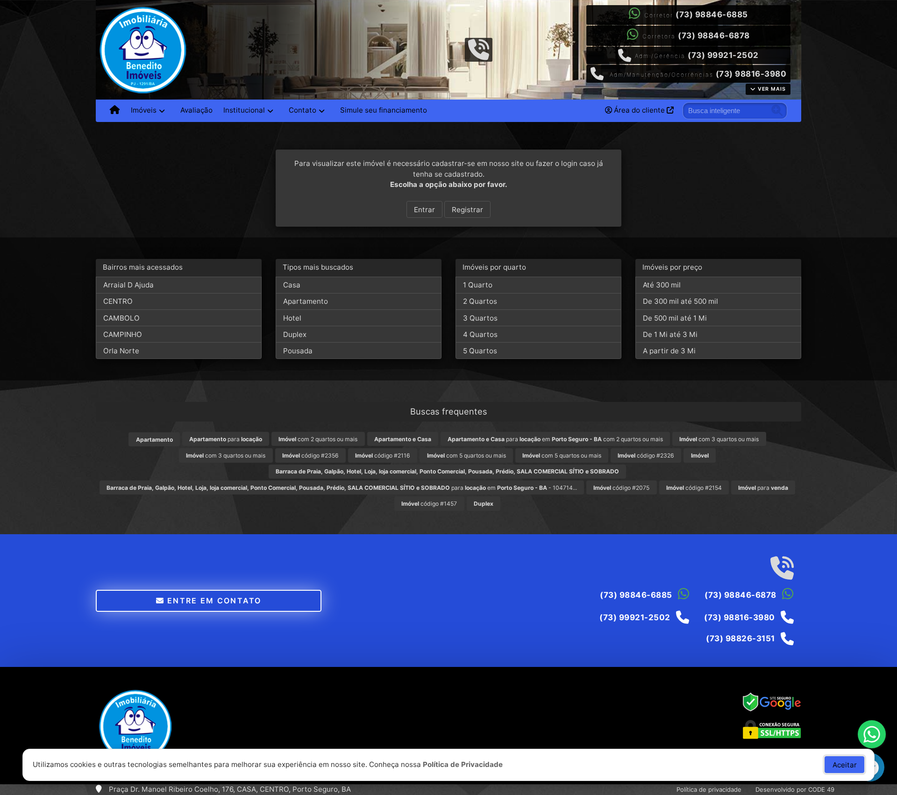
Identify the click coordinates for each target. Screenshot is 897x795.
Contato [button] (302, 110)
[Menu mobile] (115, 110)
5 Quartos (480, 350)
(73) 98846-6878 (714, 35)
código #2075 (621, 487)
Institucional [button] (244, 110)
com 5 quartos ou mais (466, 455)
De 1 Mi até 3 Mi (670, 334)
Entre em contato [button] (213, 600)
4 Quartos (480, 334)
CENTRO (118, 301)
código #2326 (646, 455)
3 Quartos (480, 318)
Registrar (467, 209)
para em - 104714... (342, 487)
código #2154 (694, 487)
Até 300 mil (662, 284)
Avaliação (196, 110)
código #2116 (382, 455)
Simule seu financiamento (383, 110)
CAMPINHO (122, 334)
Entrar (424, 209)
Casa (291, 284)
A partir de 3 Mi (669, 350)
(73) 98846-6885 (712, 14)
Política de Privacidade (463, 764)
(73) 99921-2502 (723, 55)
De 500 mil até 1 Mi (675, 318)
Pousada (298, 350)
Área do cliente (639, 110)
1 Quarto (477, 284)
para (225, 439)
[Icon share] (478, 48)
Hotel (292, 318)
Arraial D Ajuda (128, 284)
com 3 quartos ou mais (719, 439)
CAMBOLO (121, 318)
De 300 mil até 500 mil (680, 301)
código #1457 (429, 503)
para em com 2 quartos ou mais (555, 439)
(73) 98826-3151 (740, 638)
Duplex (294, 334)
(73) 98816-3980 (751, 74)
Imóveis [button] (144, 110)
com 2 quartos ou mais (317, 439)
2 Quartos (480, 301)
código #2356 (310, 455)
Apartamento (305, 301)
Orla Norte (121, 350)
